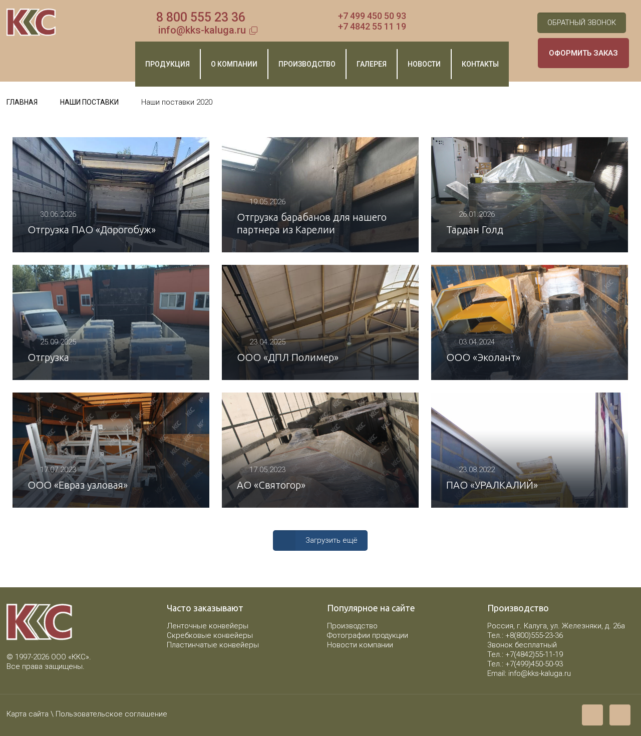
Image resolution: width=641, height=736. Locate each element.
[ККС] (31, 22)
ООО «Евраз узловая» (78, 485)
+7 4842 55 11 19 (372, 26)
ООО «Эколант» (483, 357)
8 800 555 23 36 (200, 17)
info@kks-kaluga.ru (202, 30)
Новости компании (360, 644)
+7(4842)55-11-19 (534, 654)
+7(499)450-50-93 (534, 663)
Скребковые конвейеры (210, 635)
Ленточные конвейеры (207, 625)
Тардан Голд (474, 229)
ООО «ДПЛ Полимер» (288, 357)
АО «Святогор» (271, 485)
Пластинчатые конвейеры (213, 644)
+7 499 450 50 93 (372, 16)
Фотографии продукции (367, 635)
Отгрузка (48, 357)
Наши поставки (89, 102)
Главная (22, 102)
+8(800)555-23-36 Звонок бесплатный (525, 640)
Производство (352, 625)
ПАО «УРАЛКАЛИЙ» (492, 485)
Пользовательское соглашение (111, 713)
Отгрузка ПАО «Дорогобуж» (92, 229)
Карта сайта (28, 713)
